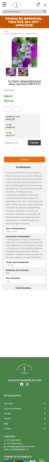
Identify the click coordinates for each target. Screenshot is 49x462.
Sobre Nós (8, 403)
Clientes (7, 418)
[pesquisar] (44, 11)
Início (6, 31)
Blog (6, 423)
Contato (7, 428)
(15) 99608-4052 (14, 443)
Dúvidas (7, 413)
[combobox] (22, 11)
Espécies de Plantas (12, 408)
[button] (12, 74)
